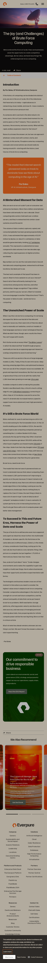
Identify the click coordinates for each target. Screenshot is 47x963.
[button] (35, 957)
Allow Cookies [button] (9, 957)
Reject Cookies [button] (21, 957)
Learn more (7, 951)
